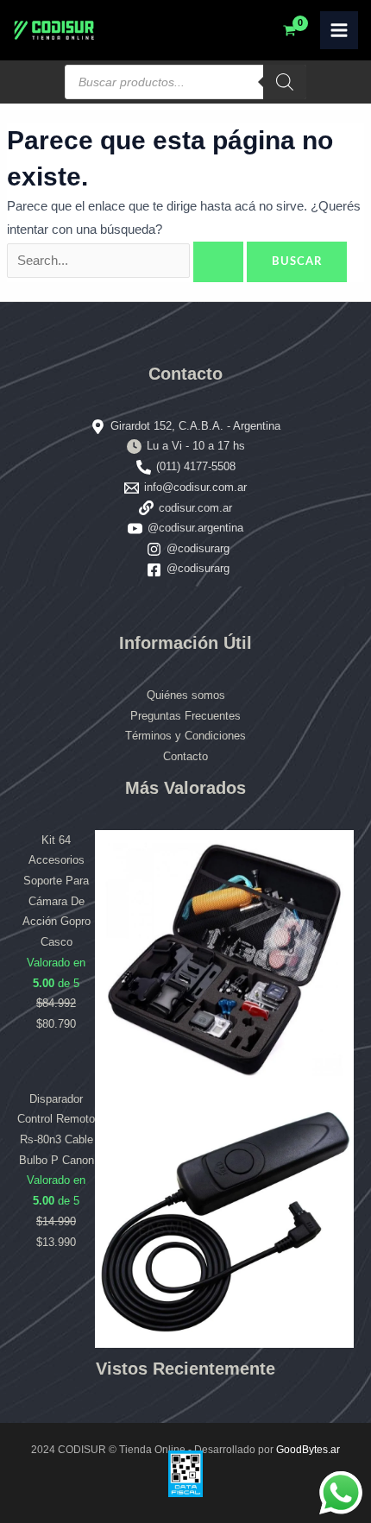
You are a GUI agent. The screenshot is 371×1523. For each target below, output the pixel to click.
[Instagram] (154, 549)
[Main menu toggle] (339, 30)
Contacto (185, 756)
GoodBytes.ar (308, 1450)
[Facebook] (154, 570)
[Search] (284, 82)
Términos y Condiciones (185, 735)
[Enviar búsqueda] (218, 262)
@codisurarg (198, 548)
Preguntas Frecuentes (185, 715)
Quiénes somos (186, 695)
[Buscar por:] (127, 260)
